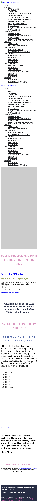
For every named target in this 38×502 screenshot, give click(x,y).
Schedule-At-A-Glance (19, 13)
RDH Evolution (9, 53)
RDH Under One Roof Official (28, 468)
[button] (10, 293)
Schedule (13, 58)
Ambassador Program (19, 19)
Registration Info (17, 82)
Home (6, 5)
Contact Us (14, 30)
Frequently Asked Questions (17, 25)
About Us (12, 11)
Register (13, 62)
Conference (8, 32)
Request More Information (22, 28)
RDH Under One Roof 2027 (9, 85)
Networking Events (18, 17)
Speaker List (14, 70)
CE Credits (13, 38)
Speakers (13, 60)
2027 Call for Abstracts (20, 40)
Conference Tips (16, 21)
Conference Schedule (19, 36)
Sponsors (7, 42)
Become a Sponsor (17, 46)
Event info (8, 7)
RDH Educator (9, 47)
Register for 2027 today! (12, 274)
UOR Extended (9, 63)
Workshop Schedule (19, 52)
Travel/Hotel (15, 15)
